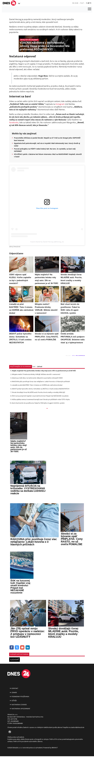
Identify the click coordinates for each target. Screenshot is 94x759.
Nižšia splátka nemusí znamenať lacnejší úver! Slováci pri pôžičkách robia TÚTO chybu (41, 399)
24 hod (39, 366)
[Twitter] (17, 647)
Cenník (14, 692)
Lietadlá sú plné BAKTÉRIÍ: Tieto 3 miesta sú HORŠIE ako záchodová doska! (37, 385)
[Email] (22, 647)
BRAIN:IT (55, 748)
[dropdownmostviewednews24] (47, 408)
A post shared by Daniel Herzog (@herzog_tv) (47, 242)
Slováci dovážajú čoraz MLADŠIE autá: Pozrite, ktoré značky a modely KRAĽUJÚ (38, 392)
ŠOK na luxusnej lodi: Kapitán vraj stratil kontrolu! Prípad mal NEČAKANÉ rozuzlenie (40, 396)
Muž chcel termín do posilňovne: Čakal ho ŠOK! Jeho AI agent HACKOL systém (38, 403)
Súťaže (14, 700)
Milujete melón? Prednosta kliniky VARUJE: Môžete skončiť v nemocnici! (36, 374)
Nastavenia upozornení (20, 709)
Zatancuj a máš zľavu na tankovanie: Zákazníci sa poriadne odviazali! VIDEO (37, 378)
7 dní (33, 366)
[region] (19, 3)
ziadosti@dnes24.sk (77, 727)
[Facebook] (11, 647)
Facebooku (14, 122)
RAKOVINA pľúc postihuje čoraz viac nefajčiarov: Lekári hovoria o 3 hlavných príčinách (41, 381)
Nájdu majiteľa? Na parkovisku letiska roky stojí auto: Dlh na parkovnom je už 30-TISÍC (44, 371)
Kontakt (14, 688)
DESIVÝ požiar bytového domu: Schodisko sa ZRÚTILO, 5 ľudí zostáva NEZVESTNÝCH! (40, 389)
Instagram (60, 104)
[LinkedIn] (27, 647)
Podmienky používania (20, 696)
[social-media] (9, 732)
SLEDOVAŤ (14, 659)
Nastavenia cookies (19, 705)
